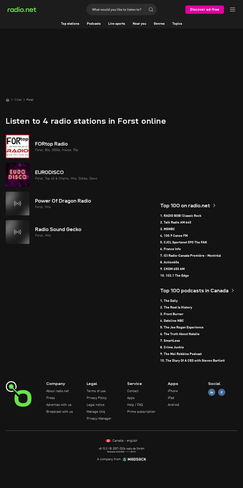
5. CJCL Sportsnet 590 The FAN (183, 242)
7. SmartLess (170, 340)
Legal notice (95, 405)
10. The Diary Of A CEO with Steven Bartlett (192, 360)
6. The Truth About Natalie (180, 334)
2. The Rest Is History (176, 307)
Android (173, 405)
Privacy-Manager (99, 418)
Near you (139, 23)
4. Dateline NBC (172, 320)
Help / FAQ (135, 405)
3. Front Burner (171, 314)
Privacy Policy (97, 398)
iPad (171, 398)
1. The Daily (169, 301)
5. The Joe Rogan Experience (182, 327)
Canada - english (124, 440)
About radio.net (57, 391)
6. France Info (170, 249)
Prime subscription (141, 411)
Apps (131, 398)
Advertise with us (58, 405)
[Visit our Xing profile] (222, 392)
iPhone (173, 391)
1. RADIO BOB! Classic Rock (180, 216)
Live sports (116, 23)
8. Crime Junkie (172, 347)
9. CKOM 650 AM (172, 269)
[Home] (7, 100)
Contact (133, 391)
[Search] (151, 9)
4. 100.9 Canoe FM (174, 235)
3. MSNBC (167, 229)
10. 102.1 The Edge (174, 275)
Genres (159, 23)
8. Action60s (169, 262)
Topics (177, 23)
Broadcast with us (59, 411)
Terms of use (96, 391)
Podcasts (94, 23)
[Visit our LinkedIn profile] (212, 392)
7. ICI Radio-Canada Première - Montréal (190, 255)
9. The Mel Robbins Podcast (181, 354)
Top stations (70, 23)
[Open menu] (232, 9)
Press (50, 398)
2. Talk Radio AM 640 (175, 222)
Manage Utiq (96, 411)
